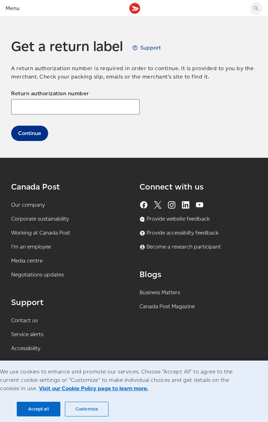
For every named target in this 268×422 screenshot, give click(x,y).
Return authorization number (50, 93)
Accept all (38, 409)
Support (150, 47)
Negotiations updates (37, 274)
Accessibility (25, 348)
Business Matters (160, 292)
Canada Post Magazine (167, 306)
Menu (13, 8)
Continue (29, 133)
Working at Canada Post (40, 232)
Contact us (24, 320)
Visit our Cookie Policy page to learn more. (93, 388)
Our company (28, 204)
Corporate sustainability (40, 218)
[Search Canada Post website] (256, 8)
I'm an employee (31, 246)
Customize (86, 409)
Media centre (27, 260)
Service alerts (27, 334)
